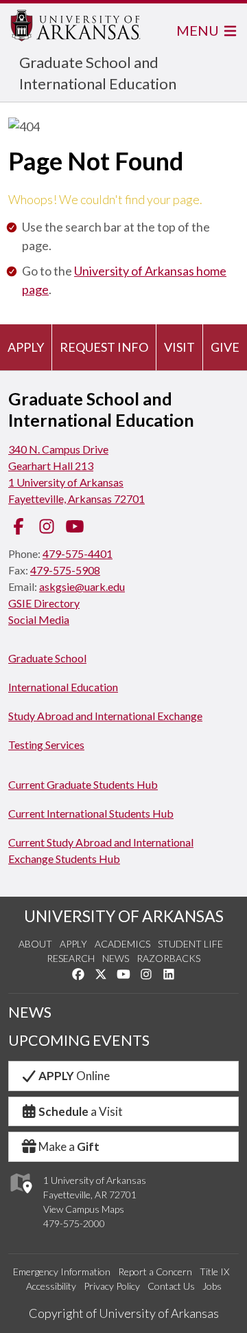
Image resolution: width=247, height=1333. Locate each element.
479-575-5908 (65, 569)
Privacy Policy (112, 1286)
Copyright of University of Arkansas (124, 1313)
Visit (179, 347)
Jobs (212, 1286)
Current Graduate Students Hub (83, 784)
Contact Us (171, 1286)
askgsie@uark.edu (82, 586)
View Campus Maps (83, 1209)
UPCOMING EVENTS (79, 1040)
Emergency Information (61, 1271)
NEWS (29, 1012)
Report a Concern (155, 1271)
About (35, 944)
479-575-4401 (78, 553)
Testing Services (46, 744)
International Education (63, 686)
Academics (122, 944)
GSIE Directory (44, 602)
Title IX (214, 1271)
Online (74, 1075)
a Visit (80, 1111)
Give (225, 347)
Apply (26, 347)
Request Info (104, 347)
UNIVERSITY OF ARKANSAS (124, 916)
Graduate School (47, 657)
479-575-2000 (74, 1223)
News (115, 958)
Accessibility (51, 1286)
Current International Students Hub (91, 813)
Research (71, 958)
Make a (68, 1146)
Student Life (190, 944)
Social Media (38, 619)
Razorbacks (168, 958)
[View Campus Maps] (20, 1196)
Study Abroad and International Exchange (105, 715)
